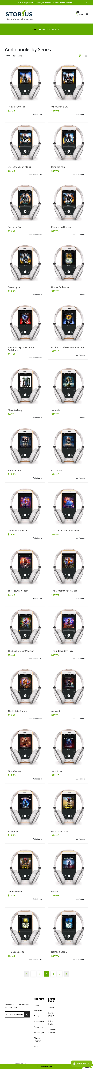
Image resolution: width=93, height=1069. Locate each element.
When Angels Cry (59, 106)
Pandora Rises (15, 891)
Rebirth (54, 891)
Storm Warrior (14, 771)
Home (33, 29)
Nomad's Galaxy (59, 952)
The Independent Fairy (62, 651)
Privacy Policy (51, 1022)
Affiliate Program (37, 1039)
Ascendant (56, 410)
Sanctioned (56, 771)
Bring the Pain (58, 167)
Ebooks (37, 1016)
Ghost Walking (15, 410)
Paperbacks (39, 1027)
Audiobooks (39, 1022)
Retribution (13, 831)
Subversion (56, 711)
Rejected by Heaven (61, 227)
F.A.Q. (36, 1046)
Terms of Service (52, 1031)
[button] (46, 1066)
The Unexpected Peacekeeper (66, 530)
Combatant (56, 470)
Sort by (7, 56)
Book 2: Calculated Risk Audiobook (68, 347)
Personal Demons (60, 831)
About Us (38, 1011)
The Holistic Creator (17, 711)
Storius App (39, 1032)
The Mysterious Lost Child (64, 590)
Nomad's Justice (16, 952)
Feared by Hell (14, 287)
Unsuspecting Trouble (18, 530)
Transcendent (15, 470)
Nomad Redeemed (60, 287)
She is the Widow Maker (19, 167)
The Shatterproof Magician (21, 651)
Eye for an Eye (14, 227)
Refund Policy (51, 1014)
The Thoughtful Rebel (18, 590)
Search (51, 1007)
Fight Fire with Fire (16, 106)
